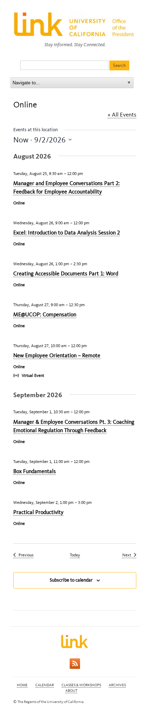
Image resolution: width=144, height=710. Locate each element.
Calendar (44, 685)
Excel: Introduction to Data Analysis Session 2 (66, 232)
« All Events (122, 114)
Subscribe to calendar (71, 580)
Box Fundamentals (34, 471)
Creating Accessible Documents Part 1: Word (65, 273)
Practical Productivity (38, 512)
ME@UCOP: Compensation (44, 314)
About (71, 690)
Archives (117, 685)
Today (75, 555)
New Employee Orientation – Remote (56, 355)
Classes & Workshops (81, 685)
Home (22, 685)
